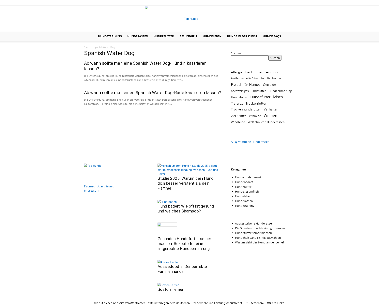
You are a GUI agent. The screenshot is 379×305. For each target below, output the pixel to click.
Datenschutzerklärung (99, 186)
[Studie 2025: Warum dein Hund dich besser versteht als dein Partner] (189, 174)
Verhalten (271, 109)
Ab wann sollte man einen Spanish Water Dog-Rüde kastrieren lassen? (152, 92)
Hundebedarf (244, 182)
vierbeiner (238, 116)
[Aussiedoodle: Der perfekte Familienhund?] (168, 262)
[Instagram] (285, 3)
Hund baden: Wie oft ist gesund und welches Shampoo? (186, 208)
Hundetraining (110, 36)
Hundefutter (164, 36)
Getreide (269, 85)
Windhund (238, 122)
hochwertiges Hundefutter (248, 91)
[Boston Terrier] (168, 285)
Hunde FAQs (272, 36)
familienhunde (271, 78)
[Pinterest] (292, 3)
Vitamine (255, 116)
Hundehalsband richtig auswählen (258, 238)
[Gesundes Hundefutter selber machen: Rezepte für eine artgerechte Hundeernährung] (167, 225)
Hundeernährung (280, 91)
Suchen (236, 53)
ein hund (272, 72)
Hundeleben (212, 36)
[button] (290, 36)
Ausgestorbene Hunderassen (250, 142)
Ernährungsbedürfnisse (244, 78)
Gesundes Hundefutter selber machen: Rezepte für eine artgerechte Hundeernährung (184, 243)
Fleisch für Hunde (245, 84)
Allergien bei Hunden (247, 72)
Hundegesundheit (247, 191)
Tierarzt (237, 103)
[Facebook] (279, 3)
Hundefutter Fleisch (266, 97)
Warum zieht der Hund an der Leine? (259, 242)
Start (86, 47)
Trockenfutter (256, 103)
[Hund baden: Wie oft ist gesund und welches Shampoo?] (167, 201)
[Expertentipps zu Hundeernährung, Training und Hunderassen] (189, 19)
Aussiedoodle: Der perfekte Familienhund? (182, 269)
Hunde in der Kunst (242, 36)
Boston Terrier (171, 289)
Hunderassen (137, 36)
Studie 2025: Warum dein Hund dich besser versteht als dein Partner (186, 183)
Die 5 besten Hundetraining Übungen (260, 228)
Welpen (270, 115)
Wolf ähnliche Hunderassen (266, 122)
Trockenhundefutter (246, 109)
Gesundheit (188, 36)
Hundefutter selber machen (253, 233)
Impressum (91, 190)
